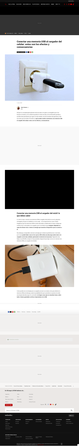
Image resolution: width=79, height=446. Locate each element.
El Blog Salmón (68, 421)
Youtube (71, 4)
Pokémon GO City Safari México (38, 386)
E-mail (32, 52)
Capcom (30, 399)
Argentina (7, 394)
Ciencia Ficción (32, 401)
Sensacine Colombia (29, 438)
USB (39, 311)
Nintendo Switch (45, 4)
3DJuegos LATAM (18, 436)
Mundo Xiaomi (7, 428)
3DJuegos (17, 421)
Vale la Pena (11, 4)
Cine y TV (57, 4)
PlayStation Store (27, 386)
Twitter (66, 4)
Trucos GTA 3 (47, 386)
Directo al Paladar (39, 421)
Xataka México (7, 436)
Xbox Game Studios (9, 399)
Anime (52, 4)
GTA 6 (26, 33)
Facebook (64, 4)
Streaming (19, 401)
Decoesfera (58, 423)
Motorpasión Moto (49, 423)
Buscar (71, 410)
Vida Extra (17, 423)
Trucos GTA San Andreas (18, 386)
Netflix (16, 33)
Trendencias (58, 421)
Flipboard (30, 52)
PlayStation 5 (35, 4)
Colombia (31, 394)
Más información (41, 444)
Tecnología (34, 311)
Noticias (23, 311)
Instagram (69, 4)
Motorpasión (48, 421)
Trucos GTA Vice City (67, 386)
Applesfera (7, 425)
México (6, 396)
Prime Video (21, 33)
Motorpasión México (49, 436)
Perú (18, 396)
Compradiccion (58, 425)
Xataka (6, 421)
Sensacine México (29, 436)
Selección (18, 4)
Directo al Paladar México (39, 437)
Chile (18, 394)
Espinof (27, 423)
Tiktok (73, 4)
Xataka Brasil (7, 438)
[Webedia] (71, 1)
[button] (24, 107)
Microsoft (19, 399)
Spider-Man (54, 386)
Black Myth (60, 386)
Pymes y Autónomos (69, 423)
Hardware (28, 311)
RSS (53, 404)
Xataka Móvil (7, 423)
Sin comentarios (21, 52)
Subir (70, 415)
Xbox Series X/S (27, 4)
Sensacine (27, 421)
